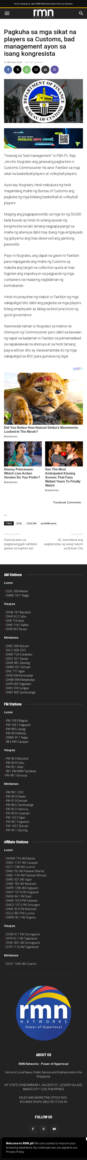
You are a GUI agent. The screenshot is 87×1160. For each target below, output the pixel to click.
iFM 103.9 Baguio (17, 720)
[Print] (45, 70)
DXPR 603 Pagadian (18, 684)
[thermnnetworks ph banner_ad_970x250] (43, 138)
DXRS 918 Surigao (17, 688)
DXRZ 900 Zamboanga (20, 692)
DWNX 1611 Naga (17, 595)
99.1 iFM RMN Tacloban (21, 771)
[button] (6, 13)
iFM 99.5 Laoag (15, 729)
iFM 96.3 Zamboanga (19, 805)
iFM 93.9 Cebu (15, 763)
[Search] (81, 13)
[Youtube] (54, 1129)
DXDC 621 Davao (17, 658)
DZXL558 (31, 523)
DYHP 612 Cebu (16, 616)
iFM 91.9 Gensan (16, 800)
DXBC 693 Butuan (17, 646)
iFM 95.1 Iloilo (14, 767)
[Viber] (55, 70)
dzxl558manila (48, 523)
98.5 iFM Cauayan (17, 742)
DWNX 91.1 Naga (17, 737)
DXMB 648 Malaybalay (20, 680)
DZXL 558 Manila (17, 591)
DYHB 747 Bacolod (18, 612)
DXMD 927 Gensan (18, 667)
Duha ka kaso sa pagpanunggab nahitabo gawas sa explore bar (20, 544)
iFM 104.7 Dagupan (18, 725)
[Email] (36, 70)
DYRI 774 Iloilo (15, 621)
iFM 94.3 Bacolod (17, 758)
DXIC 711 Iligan (15, 671)
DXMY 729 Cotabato (19, 654)
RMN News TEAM (14, 62)
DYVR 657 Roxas (16, 629)
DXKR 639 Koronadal (19, 675)
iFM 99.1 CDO (14, 792)
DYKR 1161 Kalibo (17, 625)
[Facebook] (8, 70)
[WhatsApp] (27, 70)
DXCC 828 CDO (16, 650)
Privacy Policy (15, 1151)
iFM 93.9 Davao (16, 796)
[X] (17, 70)
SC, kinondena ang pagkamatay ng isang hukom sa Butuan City (63, 544)
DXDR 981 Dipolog (18, 663)
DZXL (19, 523)
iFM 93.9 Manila (16, 733)
